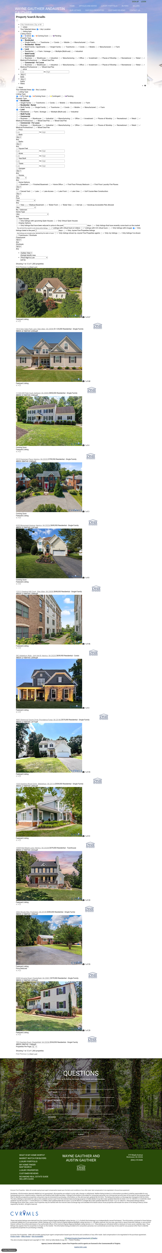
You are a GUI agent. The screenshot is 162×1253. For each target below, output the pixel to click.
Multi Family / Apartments (34, 47)
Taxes (21, 163)
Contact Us (135, 10)
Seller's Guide (26, 1179)
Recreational (126, 58)
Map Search (25, 1167)
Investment (92, 58)
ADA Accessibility (37, 1236)
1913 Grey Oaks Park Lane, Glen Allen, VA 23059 (35, 329)
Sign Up (135, 2)
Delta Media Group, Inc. (59, 1240)
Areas (21, 87)
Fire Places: (114, 184)
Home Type (20, 212)
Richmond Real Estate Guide (82, 15)
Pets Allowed (109, 205)
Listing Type (23, 92)
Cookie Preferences (9, 1250)
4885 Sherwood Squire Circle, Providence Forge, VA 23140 (38, 720)
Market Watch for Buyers (32, 1158)
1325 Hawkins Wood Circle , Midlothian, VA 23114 (35, 784)
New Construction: (101, 191)
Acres (21, 153)
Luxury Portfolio (109, 6)
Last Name (53, 1092)
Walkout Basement (35, 205)
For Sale (24, 96)
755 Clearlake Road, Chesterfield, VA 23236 (33, 1042)
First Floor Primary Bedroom (78, 184)
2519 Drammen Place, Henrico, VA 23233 (32, 459)
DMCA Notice (25, 1236)
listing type (27, 31)
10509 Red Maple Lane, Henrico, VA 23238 (32, 848)
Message (52, 1117)
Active (27, 36)
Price (20, 130)
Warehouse (40, 58)
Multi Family (25, 107)
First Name (53, 1084)
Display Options (25, 223)
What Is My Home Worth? (32, 1155)
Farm (91, 42)
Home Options (24, 182)
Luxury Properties (28, 1170)
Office (80, 58)
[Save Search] (145, 86)
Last (35, 267)
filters (22, 84)
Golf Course (88, 191)
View (22, 205)
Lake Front (62, 191)
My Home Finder (27, 1165)
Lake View (75, 191)
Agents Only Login (80, 1247)
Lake (36, 191)
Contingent (55, 96)
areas (25, 27)
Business (27, 58)
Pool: (18, 198)
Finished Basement (40, 184)
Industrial (78, 51)
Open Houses (24, 219)
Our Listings (75, 10)
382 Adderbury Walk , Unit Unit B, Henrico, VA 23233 (36, 656)
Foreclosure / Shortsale (28, 235)
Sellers (136, 6)
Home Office (57, 184)
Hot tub (79, 205)
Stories (21, 175)
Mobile (66, 42)
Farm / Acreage (44, 51)
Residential (28, 51)
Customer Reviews (116, 10)
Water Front (52, 205)
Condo (56, 42)
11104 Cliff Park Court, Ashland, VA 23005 (32, 393)
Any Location (44, 29)
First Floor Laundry (101, 184)
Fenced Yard (25, 191)
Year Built (22, 158)
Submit (81, 1134)
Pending (56, 36)
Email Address (54, 1100)
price (25, 69)
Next (31, 267)
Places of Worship (109, 58)
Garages (22, 168)
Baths (21, 142)
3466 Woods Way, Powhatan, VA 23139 (31, 912)
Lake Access (48, 191)
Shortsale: (20, 244)
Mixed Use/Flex (47, 60)
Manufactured (79, 42)
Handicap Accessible (94, 205)
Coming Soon (41, 36)
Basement (24, 184)
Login (143, 2)
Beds (20, 135)
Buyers (125, 6)
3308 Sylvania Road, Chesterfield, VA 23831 (33, 978)
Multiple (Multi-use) (62, 51)
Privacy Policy (15, 1236)
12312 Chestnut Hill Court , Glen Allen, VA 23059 (35, 592)
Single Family (29, 42)
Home (72, 6)
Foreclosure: (20, 237)
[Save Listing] (20, 321)
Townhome (44, 42)
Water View (66, 205)
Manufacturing (68, 58)
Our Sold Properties (94, 10)
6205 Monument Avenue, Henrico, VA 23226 (33, 525)
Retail (137, 58)
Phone (51, 1109)
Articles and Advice (88, 6)
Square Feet (23, 148)
